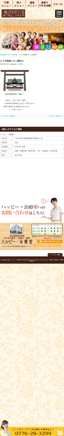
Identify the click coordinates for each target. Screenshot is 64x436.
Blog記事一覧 (5, 55)
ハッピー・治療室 (16, 260)
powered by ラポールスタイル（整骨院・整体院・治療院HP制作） (46, 260)
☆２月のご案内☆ (55, 116)
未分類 (14, 55)
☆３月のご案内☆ (9, 116)
